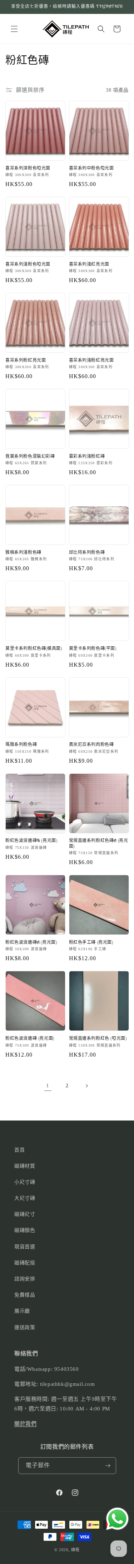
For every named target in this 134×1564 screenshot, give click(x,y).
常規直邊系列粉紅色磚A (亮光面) (98, 843)
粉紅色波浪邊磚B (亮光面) (31, 840)
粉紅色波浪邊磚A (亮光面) (31, 942)
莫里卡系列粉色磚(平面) (92, 648)
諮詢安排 (24, 1279)
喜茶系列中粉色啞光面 (91, 168)
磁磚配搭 (24, 1262)
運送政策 (24, 1327)
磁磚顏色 (24, 1230)
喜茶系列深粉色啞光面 (27, 168)
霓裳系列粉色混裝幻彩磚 (30, 456)
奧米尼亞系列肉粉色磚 (91, 744)
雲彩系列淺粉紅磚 (87, 456)
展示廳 (22, 1311)
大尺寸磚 (24, 1198)
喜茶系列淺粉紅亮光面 (91, 360)
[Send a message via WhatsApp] (117, 1519)
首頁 (19, 1150)
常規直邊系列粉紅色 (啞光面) (98, 1038)
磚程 (75, 1550)
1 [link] (47, 1085)
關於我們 (25, 1424)
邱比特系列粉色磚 (87, 552)
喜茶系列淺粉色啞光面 (27, 264)
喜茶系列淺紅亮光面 (89, 264)
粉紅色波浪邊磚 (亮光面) (29, 1038)
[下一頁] (86, 1086)
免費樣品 (24, 1295)
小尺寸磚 (24, 1182)
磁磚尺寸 (24, 1214)
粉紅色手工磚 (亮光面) (91, 942)
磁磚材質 (24, 1166)
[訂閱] (108, 1465)
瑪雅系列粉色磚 (21, 744)
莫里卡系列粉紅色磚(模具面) (33, 648)
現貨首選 (24, 1246)
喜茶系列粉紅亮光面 (25, 360)
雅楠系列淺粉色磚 (23, 552)
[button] (14, 29)
